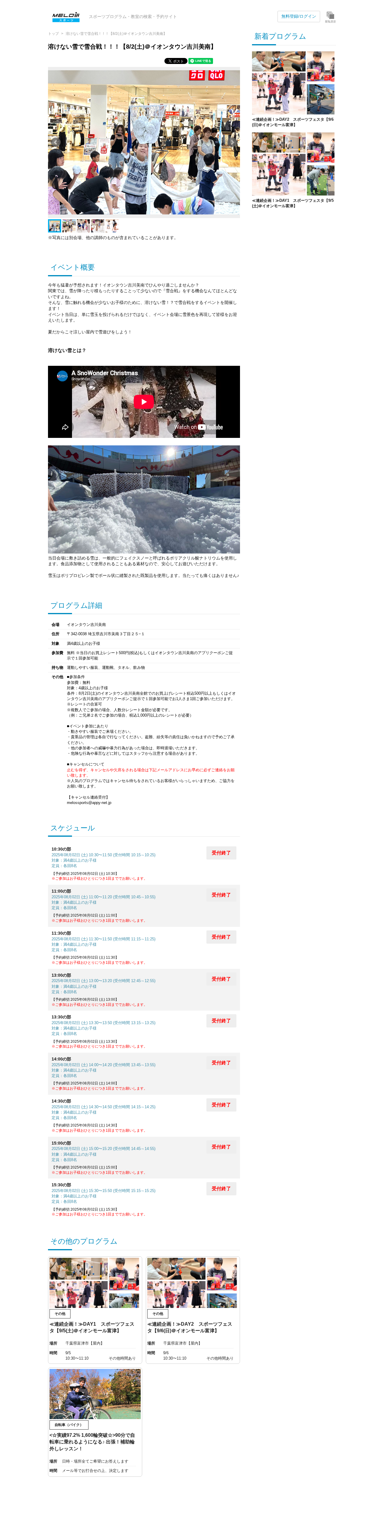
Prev (56, 142)
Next (232, 142)
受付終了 (221, 852)
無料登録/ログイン (298, 16)
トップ (53, 34)
